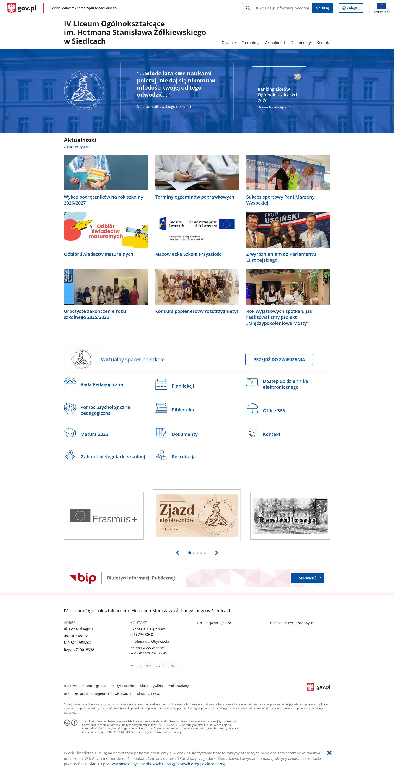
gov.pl (323, 689)
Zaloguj (355, 9)
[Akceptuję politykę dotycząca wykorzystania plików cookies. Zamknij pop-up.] (329, 753)
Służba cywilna (151, 685)
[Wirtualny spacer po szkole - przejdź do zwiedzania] (197, 359)
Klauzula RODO (149, 693)
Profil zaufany (178, 685)
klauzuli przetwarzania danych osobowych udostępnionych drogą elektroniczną (157, 763)
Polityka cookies (123, 685)
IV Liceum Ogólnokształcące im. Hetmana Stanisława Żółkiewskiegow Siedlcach (135, 32)
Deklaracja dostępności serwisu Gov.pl (103, 693)
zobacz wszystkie (77, 147)
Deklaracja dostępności (214, 623)
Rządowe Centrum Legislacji (85, 685)
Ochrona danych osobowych (291, 623)
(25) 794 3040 (141, 634)
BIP (66, 693)
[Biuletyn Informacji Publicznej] (197, 578)
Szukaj (322, 7)
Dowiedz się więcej (278, 98)
